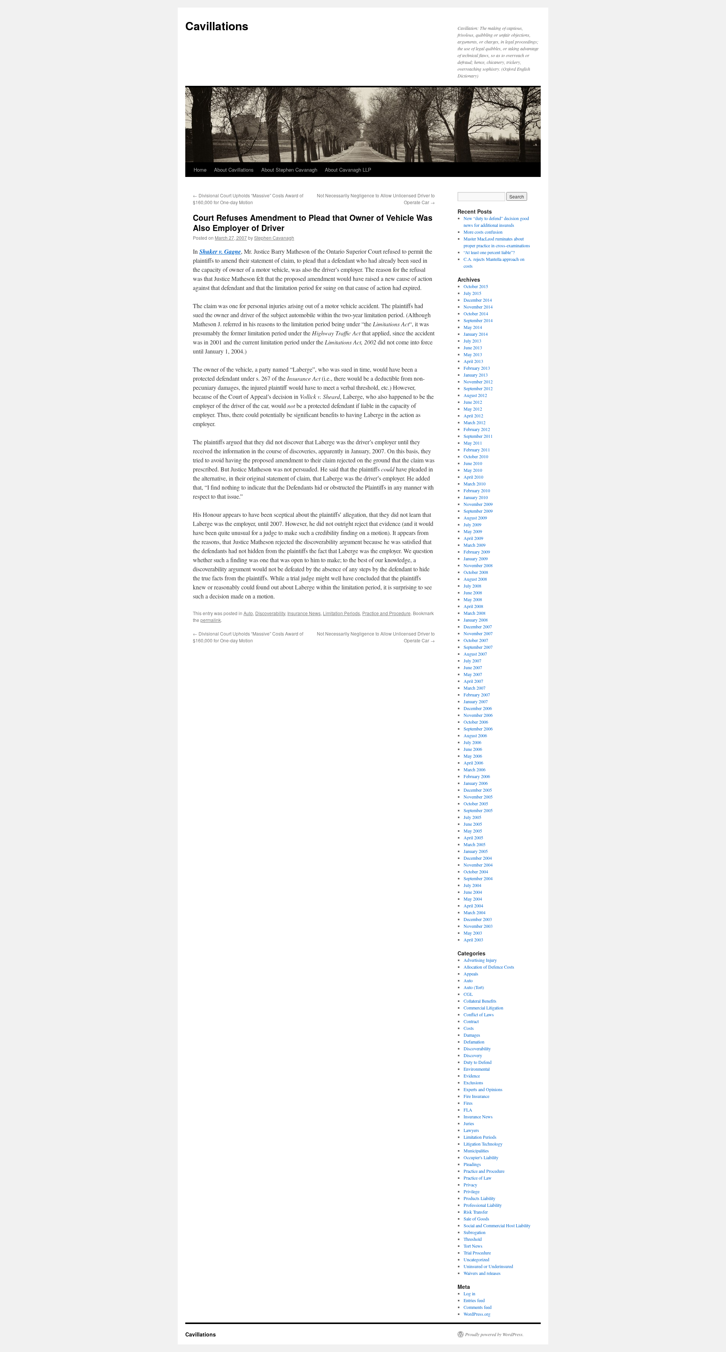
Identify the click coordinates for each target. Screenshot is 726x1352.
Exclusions (473, 1082)
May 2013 (473, 354)
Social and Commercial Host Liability (497, 1225)
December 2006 (478, 708)
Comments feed (478, 1307)
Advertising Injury (480, 960)
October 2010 (476, 456)
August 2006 (475, 735)
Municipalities (476, 1150)
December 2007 (478, 626)
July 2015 (472, 293)
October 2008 (476, 572)
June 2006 (473, 749)
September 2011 (478, 436)
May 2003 (473, 933)
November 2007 (478, 633)
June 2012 (473, 402)
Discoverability (270, 613)
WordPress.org (477, 1314)
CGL (468, 994)
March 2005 (475, 844)
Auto (248, 613)
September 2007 (478, 647)
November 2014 (478, 307)
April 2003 (473, 939)
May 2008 (473, 599)
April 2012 (473, 415)
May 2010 (473, 470)
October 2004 (476, 871)
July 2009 (472, 524)
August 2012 (475, 395)
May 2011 (473, 443)
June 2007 (473, 667)
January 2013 (476, 375)
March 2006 (475, 769)
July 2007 (472, 660)
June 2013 (473, 347)
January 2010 (476, 497)
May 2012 (473, 409)
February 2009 (477, 552)
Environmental (477, 1069)
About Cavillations (234, 169)
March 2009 (475, 545)
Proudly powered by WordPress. (494, 1334)
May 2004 (473, 899)
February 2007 (477, 695)
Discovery (473, 1055)
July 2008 (472, 586)
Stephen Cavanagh (274, 237)
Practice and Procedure (386, 613)
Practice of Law (478, 1178)
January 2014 (476, 334)
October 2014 (476, 313)
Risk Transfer (476, 1212)
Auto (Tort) (474, 987)
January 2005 (476, 851)
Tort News (473, 1246)
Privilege (471, 1191)
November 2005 (478, 797)
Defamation (474, 1042)
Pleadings (472, 1164)
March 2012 (475, 422)
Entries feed (474, 1300)
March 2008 (475, 613)
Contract (471, 1021)
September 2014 (478, 320)
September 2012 (478, 388)
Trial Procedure (477, 1253)
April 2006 (473, 763)
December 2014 (478, 300)
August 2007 (475, 654)
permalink (210, 620)
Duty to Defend (478, 1062)
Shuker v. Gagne (220, 251)
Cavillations (216, 25)
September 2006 (478, 729)
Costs (469, 1028)
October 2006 (476, 722)
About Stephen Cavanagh (289, 169)
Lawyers (471, 1130)
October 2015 (476, 286)
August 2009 (475, 518)
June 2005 (473, 824)
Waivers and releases (482, 1273)
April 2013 (473, 361)
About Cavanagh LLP (348, 169)
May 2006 (473, 756)
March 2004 (475, 912)
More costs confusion (483, 232)
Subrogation (475, 1232)
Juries (469, 1123)
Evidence (472, 1076)
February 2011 (477, 450)
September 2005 (478, 810)
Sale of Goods (476, 1219)
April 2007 (473, 681)
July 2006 (472, 742)
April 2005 (473, 837)
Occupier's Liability (481, 1157)
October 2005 (476, 803)
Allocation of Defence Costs (489, 967)
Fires (468, 1103)
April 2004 (473, 905)
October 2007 (476, 640)
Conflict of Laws (479, 1014)
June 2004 (473, 892)
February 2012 (477, 429)
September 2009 (478, 511)
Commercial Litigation (483, 1008)
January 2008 (476, 620)
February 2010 (477, 490)
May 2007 (473, 674)
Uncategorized (476, 1259)
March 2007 (475, 688)
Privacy (470, 1184)
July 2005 (472, 817)
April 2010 (473, 477)
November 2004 (478, 865)
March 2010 (475, 484)
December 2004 (478, 858)
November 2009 (478, 504)
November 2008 (478, 565)
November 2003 (478, 926)
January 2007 (476, 701)
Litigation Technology (483, 1144)
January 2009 (476, 558)
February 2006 (477, 776)
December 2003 (478, 919)
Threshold (473, 1239)
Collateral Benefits (480, 1001)
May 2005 (473, 831)
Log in (469, 1293)
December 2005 (478, 790)
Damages (472, 1035)
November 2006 (478, 715)
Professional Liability (483, 1205)
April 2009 (473, 538)
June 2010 (473, 463)
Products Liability (479, 1198)
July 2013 (472, 341)
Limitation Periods (341, 613)
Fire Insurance (476, 1096)
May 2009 (473, 531)
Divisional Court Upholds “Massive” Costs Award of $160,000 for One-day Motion (248, 198)
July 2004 (472, 885)
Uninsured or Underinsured (488, 1266)
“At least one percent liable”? (489, 252)
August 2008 (475, 579)
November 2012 (478, 381)
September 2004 (478, 878)
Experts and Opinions (483, 1089)
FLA (468, 1110)
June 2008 (473, 592)
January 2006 (476, 783)
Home (200, 169)
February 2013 (477, 368)
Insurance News (304, 613)
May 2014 (473, 327)
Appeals (471, 974)
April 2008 (473, 606)
